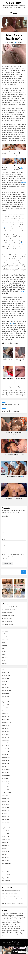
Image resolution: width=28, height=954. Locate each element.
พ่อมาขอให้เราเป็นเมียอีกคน (16, 903)
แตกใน (12, 323)
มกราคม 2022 (5, 822)
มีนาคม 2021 (5, 851)
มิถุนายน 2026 (5, 678)
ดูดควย (6, 227)
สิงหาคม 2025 (5, 699)
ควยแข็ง (23, 182)
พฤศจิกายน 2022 (6, 793)
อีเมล (3, 539)
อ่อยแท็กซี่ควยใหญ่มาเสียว (8, 609)
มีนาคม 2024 (5, 746)
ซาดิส (10, 917)
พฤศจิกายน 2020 (6, 863)
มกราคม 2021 (5, 857)
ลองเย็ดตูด (18, 392)
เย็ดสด (23, 394)
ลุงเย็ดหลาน (20, 921)
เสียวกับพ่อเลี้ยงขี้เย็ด (7, 612)
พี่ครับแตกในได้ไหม (12, 893)
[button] (22, 952)
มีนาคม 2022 (5, 816)
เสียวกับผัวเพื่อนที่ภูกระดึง (8, 615)
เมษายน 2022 (5, 813)
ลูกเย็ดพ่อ (4, 922)
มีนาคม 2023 (5, 781)
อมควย (23, 392)
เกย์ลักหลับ (4, 645)
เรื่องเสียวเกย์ (12, 396)
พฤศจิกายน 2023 (6, 757)
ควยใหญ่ (15, 390)
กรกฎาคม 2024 (6, 734)
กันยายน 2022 (5, 798)
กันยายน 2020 (5, 869)
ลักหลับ (14, 921)
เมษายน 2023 (5, 778)
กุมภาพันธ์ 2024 (6, 749)
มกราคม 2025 (5, 716)
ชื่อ (3, 533)
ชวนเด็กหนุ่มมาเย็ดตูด (7, 624)
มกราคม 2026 (5, 684)
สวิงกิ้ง (3, 642)
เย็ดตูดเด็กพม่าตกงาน (7, 621)
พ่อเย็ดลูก (20, 919)
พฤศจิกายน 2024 (6, 722)
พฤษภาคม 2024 (6, 740)
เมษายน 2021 (5, 848)
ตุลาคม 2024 (5, 725)
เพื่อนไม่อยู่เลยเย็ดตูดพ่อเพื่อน (13, 890)
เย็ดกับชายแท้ (17, 926)
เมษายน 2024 (5, 743)
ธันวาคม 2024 (5, 719)
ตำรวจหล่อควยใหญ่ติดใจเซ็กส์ (9, 607)
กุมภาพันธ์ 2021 (6, 854)
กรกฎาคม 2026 (6, 675)
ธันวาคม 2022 (5, 790)
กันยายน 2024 (5, 728)
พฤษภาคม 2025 (6, 705)
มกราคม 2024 (5, 751)
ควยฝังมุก (12, 915)
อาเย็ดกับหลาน (6, 924)
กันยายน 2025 (5, 696)
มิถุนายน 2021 (5, 842)
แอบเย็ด (21, 396)
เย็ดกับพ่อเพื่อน (6, 928)
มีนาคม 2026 (5, 681)
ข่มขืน (8, 387)
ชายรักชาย (13, 387)
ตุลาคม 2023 (5, 760)
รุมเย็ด (4, 921)
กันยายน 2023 (5, 763)
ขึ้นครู (11, 390)
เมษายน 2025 (5, 708)
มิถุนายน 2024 (5, 737)
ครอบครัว (21, 913)
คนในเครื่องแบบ (6, 636)
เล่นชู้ (3, 660)
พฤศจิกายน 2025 (6, 690)
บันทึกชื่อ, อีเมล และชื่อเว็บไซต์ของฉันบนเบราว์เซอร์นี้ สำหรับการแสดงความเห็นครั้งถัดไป (13, 557)
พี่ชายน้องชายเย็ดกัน (12, 919)
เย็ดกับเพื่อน (15, 394)
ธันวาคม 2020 (5, 860)
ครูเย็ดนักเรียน (6, 915)
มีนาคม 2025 (5, 710)
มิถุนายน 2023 (5, 772)
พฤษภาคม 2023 (6, 775)
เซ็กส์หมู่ (4, 651)
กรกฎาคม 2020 (6, 875)
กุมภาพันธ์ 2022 (6, 819)
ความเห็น (5, 516)
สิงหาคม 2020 (5, 872)
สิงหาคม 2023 (5, 766)
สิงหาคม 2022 (5, 801)
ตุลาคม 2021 (5, 831)
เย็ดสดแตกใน (5, 396)
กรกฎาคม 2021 (6, 839)
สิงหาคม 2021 (5, 836)
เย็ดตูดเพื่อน (5, 930)
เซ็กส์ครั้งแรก (9, 394)
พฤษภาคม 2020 (6, 880)
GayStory (14, 3)
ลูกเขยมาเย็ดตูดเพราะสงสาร (14, 896)
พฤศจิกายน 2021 (6, 828)
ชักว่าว (6, 221)
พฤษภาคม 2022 (6, 810)
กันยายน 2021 (5, 834)
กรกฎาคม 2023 (6, 769)
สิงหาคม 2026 (5, 672)
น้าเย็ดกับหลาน (20, 917)
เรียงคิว (4, 932)
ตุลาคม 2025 (5, 693)
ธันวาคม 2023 (5, 754)
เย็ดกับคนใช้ (10, 926)
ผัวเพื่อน (4, 919)
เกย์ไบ (18, 387)
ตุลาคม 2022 (5, 795)
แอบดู (16, 934)
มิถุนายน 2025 (5, 702)
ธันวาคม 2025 (5, 687)
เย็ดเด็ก (4, 654)
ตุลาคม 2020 (5, 866)
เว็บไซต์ (4, 546)
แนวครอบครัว (5, 663)
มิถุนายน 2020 (5, 878)
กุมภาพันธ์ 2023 (6, 784)
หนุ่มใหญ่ (14, 922)
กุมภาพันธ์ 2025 (6, 713)
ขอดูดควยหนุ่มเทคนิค (7, 618)
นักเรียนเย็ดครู (12, 392)
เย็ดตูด (23, 291)
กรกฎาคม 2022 (6, 804)
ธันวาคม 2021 (5, 825)
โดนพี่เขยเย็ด (5, 936)
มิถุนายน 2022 (5, 807)
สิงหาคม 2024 (5, 731)
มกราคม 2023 (5, 787)
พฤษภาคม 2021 (6, 845)
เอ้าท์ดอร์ (19, 932)
